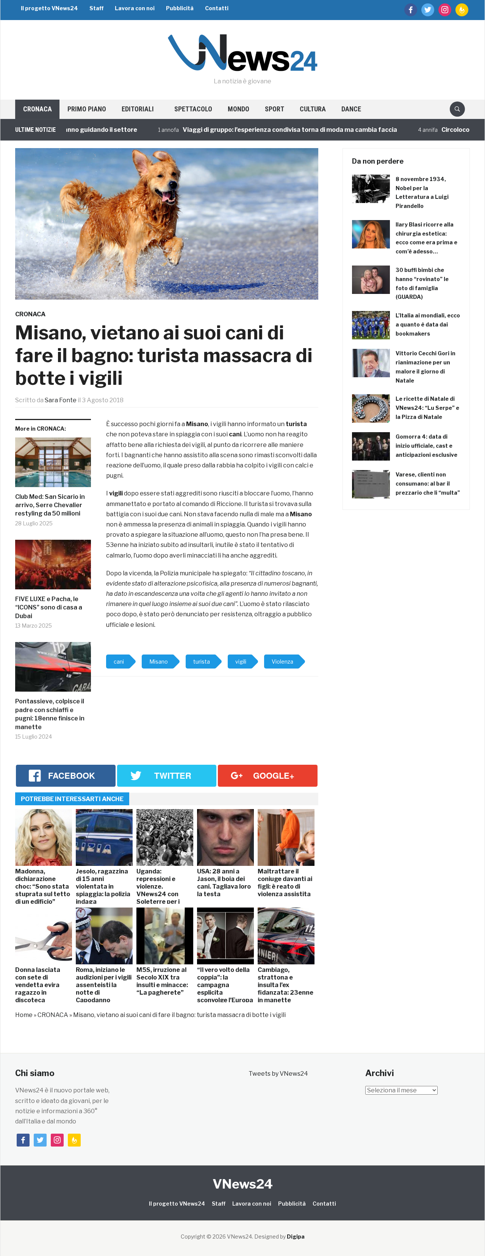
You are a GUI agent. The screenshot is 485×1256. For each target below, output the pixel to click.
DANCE (351, 109)
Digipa (296, 1236)
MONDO (238, 109)
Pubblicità (180, 8)
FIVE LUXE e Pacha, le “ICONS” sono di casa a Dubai (48, 607)
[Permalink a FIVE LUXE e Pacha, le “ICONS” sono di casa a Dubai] (53, 567)
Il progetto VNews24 (49, 8)
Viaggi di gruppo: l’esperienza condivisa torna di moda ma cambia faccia (265, 129)
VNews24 (243, 1184)
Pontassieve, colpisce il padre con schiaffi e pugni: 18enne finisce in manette (49, 714)
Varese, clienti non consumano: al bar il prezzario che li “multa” (428, 483)
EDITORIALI (138, 109)
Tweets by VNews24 (278, 1073)
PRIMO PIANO (86, 109)
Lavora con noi (135, 8)
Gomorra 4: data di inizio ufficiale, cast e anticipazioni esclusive (426, 445)
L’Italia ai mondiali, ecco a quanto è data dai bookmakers (428, 324)
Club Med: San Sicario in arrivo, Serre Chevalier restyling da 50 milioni (50, 505)
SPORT (274, 109)
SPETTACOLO (193, 109)
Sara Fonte (61, 400)
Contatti (216, 8)
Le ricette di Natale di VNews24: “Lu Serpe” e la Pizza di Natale (427, 407)
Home (24, 1015)
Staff (96, 8)
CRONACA (37, 109)
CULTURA (313, 109)
